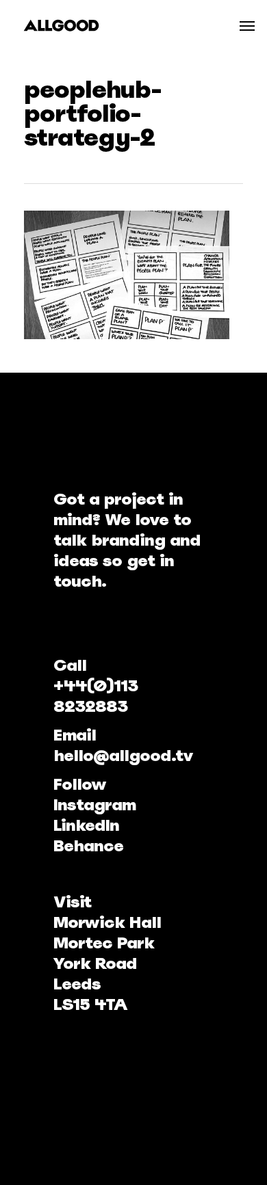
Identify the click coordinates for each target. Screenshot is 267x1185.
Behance (88, 845)
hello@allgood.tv (123, 755)
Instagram (94, 804)
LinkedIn (86, 825)
